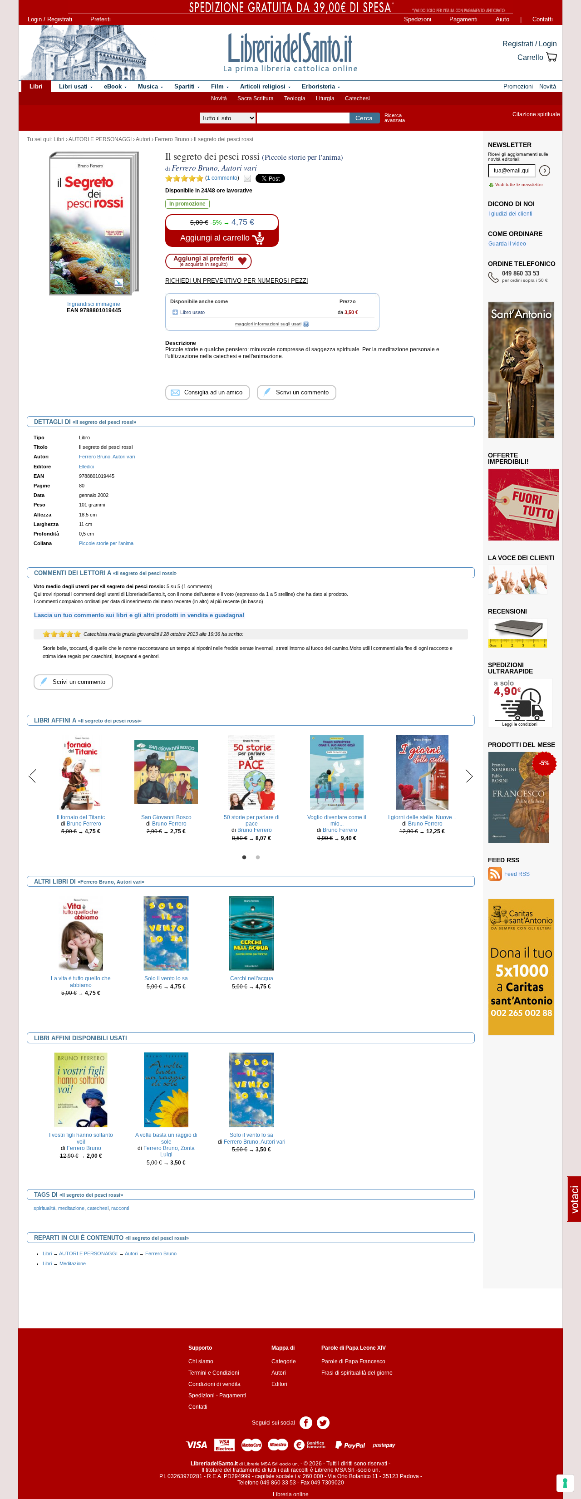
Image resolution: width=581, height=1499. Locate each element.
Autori (143, 139)
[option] (80, 787)
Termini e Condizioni (213, 1373)
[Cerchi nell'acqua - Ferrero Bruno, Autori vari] (251, 933)
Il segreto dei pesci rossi (223, 139)
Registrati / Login (529, 44)
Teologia (294, 98)
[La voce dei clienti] (517, 579)
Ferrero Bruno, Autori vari (255, 1142)
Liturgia (325, 98)
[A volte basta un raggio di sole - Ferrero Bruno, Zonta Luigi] (166, 1089)
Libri (59, 139)
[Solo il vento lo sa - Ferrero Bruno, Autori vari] (166, 933)
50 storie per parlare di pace (252, 820)
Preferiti (100, 19)
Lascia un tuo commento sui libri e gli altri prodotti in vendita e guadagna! (139, 615)
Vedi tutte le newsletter (519, 184)
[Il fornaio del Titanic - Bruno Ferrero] (81, 771)
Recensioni (507, 611)
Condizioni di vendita (214, 1384)
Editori (279, 1384)
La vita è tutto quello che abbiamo (81, 981)
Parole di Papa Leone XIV (353, 1348)
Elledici (86, 466)
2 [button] (257, 857)
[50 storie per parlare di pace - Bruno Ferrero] (251, 771)
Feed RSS (503, 860)
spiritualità (44, 1208)
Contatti (542, 19)
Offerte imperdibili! (508, 458)
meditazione (71, 1208)
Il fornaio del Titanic (81, 817)
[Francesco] (518, 797)
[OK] (544, 170)
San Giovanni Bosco (166, 817)
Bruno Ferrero (84, 824)
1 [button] (244, 857)
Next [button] (469, 776)
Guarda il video (507, 244)
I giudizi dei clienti (510, 214)
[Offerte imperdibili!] (527, 504)
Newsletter (510, 144)
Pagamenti (463, 19)
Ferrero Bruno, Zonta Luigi (169, 1151)
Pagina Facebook (306, 1422)
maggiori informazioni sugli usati (268, 323)
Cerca (364, 118)
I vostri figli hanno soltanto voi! (81, 1138)
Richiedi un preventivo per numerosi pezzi (236, 280)
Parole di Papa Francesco (353, 1361)
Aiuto (502, 19)
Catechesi (357, 98)
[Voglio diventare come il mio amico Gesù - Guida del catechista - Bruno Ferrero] (337, 771)
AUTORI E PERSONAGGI (100, 139)
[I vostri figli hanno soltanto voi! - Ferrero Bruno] (81, 1089)
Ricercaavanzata (394, 118)
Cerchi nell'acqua (251, 978)
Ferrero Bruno (172, 139)
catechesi (97, 1208)
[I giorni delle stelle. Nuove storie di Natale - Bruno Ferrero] (422, 771)
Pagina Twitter (323, 1422)
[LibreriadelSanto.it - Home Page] (290, 52)
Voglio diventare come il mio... (336, 820)
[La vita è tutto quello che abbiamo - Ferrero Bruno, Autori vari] (81, 933)
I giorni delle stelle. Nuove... (422, 817)
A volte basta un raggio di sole (166, 1138)
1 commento (222, 178)
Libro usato (192, 312)
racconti (120, 1208)
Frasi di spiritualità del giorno (357, 1373)
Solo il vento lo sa (166, 978)
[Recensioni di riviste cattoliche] (517, 632)
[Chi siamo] (83, 52)
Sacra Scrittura (255, 98)
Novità (219, 98)
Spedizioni (417, 19)
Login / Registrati (50, 19)
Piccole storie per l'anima (106, 543)
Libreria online (291, 1494)
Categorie (283, 1361)
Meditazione (72, 1263)
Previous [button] (32, 776)
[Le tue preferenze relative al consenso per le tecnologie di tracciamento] (565, 1483)
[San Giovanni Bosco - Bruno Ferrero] (166, 771)
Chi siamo (200, 1361)
